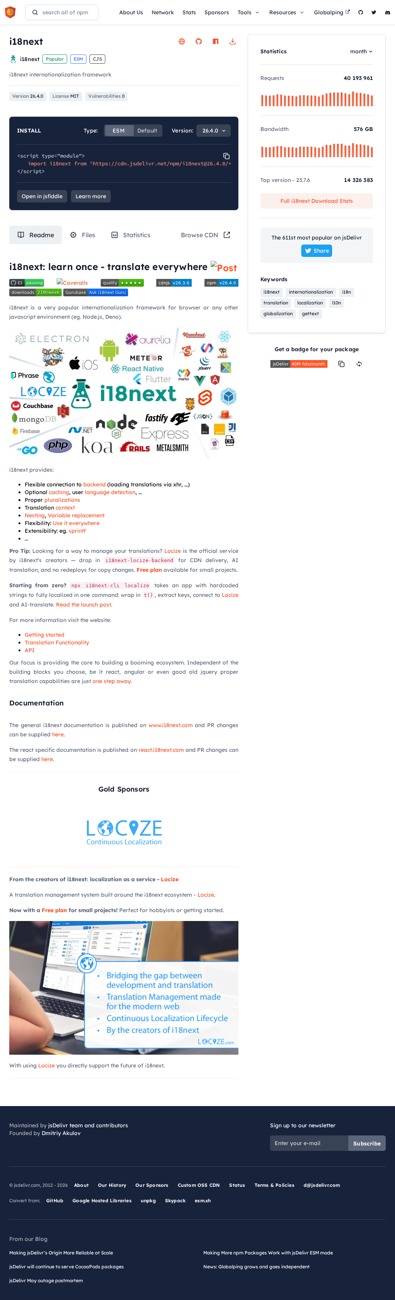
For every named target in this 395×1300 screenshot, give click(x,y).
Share (321, 250)
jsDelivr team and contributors (88, 1125)
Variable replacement (76, 515)
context (65, 507)
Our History (112, 1185)
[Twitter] (373, 12)
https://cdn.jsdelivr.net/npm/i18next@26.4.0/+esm (167, 163)
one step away (111, 681)
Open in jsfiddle (42, 196)
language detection (110, 492)
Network (163, 12)
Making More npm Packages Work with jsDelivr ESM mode (268, 1253)
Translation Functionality (57, 642)
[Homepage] (182, 41)
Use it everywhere (76, 523)
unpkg (148, 1200)
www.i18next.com (171, 725)
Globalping (328, 12)
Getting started (44, 634)
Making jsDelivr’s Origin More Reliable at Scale (61, 1253)
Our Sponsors (151, 1185)
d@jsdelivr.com (322, 1185)
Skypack (175, 1200)
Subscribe (367, 1143)
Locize (172, 550)
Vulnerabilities (106, 96)
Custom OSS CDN (199, 1185)
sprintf (77, 530)
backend (94, 484)
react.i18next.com (161, 749)
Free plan (149, 569)
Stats (189, 12)
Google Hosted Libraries (102, 1200)
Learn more (91, 196)
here (58, 734)
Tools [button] (245, 12)
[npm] (216, 41)
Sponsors (216, 12)
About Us (131, 12)
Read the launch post (83, 604)
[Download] (233, 41)
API (30, 650)
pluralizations (62, 499)
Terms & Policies (274, 1185)
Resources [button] (282, 12)
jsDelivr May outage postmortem (46, 1280)
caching (59, 492)
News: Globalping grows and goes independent (256, 1266)
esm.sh (203, 1200)
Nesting (35, 515)
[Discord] (387, 12)
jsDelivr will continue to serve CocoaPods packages (66, 1266)
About (81, 1185)
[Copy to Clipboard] (226, 156)
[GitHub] (360, 12)
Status (237, 1185)
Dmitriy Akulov (61, 1133)
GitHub (54, 1200)
